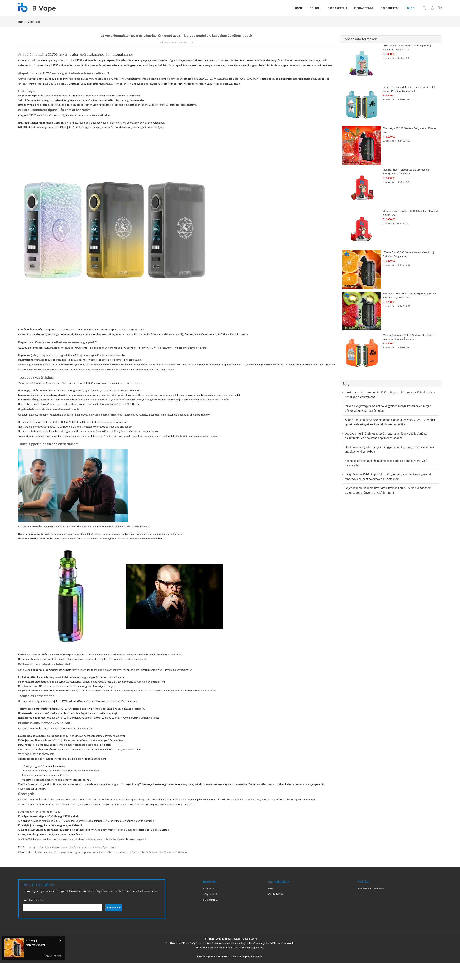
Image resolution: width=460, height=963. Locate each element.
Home (299, 8)
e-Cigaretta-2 (210, 894)
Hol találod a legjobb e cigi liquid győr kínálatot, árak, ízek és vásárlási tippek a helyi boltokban (389, 449)
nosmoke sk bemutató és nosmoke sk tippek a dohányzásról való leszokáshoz (386, 463)
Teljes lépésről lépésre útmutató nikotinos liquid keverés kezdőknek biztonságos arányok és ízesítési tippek (388, 490)
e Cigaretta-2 (363, 8)
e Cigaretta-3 (337, 8)
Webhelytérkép (276, 894)
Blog (410, 8)
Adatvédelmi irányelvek (371, 888)
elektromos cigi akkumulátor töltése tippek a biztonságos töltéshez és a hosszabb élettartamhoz (390, 395)
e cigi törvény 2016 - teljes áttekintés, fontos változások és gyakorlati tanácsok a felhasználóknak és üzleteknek (388, 477)
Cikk (30, 21)
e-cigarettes (210, 956)
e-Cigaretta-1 (210, 899)
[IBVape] (37, 10)
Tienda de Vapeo (240, 956)
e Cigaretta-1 (390, 8)
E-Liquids (223, 956)
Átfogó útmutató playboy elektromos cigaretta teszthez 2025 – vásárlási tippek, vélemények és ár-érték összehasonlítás (390, 422)
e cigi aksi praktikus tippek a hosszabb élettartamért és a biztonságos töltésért (73, 847)
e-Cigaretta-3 (210, 888)
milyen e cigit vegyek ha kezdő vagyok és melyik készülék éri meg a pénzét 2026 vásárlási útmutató (388, 408)
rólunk (315, 8)
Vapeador (256, 956)
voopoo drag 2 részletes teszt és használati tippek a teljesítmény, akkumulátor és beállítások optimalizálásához (386, 436)
